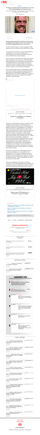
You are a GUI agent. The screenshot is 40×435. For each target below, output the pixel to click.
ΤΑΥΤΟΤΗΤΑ (20, 420)
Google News (19, 215)
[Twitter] (34, 31)
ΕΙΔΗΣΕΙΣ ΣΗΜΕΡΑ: (11, 203)
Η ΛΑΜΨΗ (15, 220)
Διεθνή (20, 6)
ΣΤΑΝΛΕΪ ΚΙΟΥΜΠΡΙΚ (28, 220)
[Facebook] (32, 31)
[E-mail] (31, 38)
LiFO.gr (14, 215)
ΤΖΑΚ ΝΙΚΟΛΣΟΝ (21, 220)
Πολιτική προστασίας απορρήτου (19, 429)
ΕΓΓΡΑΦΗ (28, 230)
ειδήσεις (9, 216)
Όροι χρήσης (11, 429)
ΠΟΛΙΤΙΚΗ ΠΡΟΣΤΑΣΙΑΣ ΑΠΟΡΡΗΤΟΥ (23, 232)
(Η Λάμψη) (13, 44)
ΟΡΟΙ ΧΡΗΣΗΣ (14, 232)
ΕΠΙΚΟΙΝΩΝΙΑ (20, 421)
